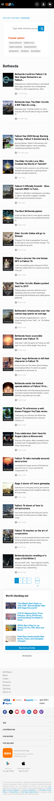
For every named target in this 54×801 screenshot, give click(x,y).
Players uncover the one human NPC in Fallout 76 (31, 260)
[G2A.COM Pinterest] (35, 712)
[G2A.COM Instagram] (23, 712)
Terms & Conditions (29, 790)
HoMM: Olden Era (15, 47)
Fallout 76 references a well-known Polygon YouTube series (31, 410)
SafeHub (7, 689)
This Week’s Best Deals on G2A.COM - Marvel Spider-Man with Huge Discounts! (31, 605)
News (5, 675)
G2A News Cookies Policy (29, 792)
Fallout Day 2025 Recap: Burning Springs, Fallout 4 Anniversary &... (32, 137)
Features (7, 682)
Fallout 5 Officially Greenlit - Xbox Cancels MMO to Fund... (32, 187)
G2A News (16, 18)
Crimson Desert (30, 47)
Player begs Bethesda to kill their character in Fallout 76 (32, 360)
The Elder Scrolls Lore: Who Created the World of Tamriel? (31, 162)
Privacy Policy (14, 792)
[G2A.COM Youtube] (17, 712)
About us (7, 692)
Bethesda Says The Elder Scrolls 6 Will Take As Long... (32, 103)
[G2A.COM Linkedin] (29, 712)
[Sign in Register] (44, 4)
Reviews (6, 685)
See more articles (27, 648)
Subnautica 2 (29, 43)
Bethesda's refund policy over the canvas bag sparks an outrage (32, 312)
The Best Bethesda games (28, 211)
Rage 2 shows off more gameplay (32, 483)
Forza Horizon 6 (15, 43)
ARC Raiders (35, 51)
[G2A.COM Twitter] (11, 712)
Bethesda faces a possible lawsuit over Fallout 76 (28, 337)
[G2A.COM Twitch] (41, 712)
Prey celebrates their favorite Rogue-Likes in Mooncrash (30, 435)
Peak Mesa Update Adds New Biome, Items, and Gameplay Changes (30, 638)
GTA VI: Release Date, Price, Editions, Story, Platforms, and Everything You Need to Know (30, 616)
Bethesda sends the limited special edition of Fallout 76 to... (31, 385)
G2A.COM (6, 18)
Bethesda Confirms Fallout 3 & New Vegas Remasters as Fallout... (31, 77)
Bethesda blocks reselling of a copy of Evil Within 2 (30, 557)
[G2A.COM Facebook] (5, 712)
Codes (5, 679)
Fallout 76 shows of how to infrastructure (29, 507)
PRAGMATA (25, 51)
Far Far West (14, 51)
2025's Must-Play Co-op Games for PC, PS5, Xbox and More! (30, 627)
